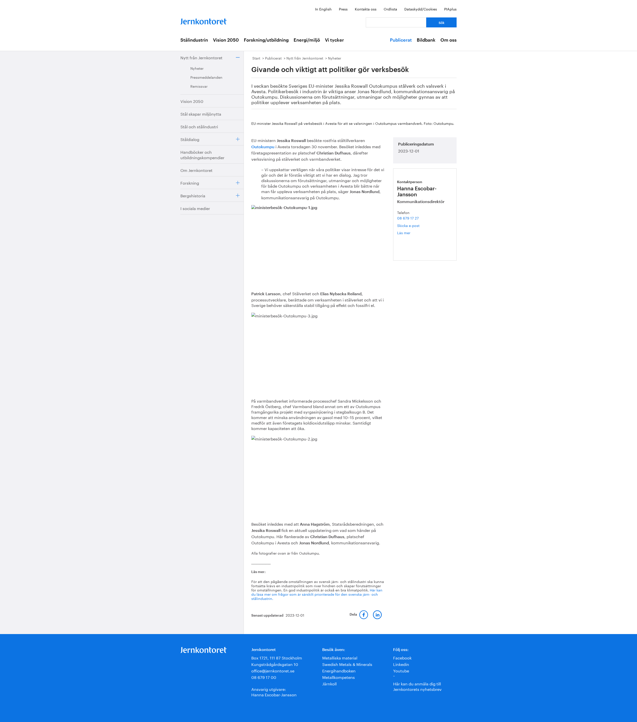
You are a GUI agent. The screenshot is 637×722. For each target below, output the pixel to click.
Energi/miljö (307, 40)
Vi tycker (334, 40)
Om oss (448, 40)
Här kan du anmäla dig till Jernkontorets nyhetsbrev (417, 686)
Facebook (402, 657)
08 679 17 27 (408, 217)
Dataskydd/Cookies (420, 8)
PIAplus (450, 8)
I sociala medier (195, 208)
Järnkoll (329, 683)
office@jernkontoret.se (272, 670)
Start (256, 58)
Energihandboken (339, 670)
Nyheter (197, 68)
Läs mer (411, 232)
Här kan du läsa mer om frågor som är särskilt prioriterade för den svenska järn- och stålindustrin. (316, 594)
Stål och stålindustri (199, 126)
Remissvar (199, 86)
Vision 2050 (226, 40)
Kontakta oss (365, 8)
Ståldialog (189, 139)
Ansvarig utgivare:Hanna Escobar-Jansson (274, 691)
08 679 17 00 (263, 677)
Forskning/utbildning (266, 40)
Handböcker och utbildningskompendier (202, 154)
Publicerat (401, 40)
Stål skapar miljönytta (200, 113)
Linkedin (401, 664)
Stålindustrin (194, 40)
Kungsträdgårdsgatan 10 (274, 664)
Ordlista (390, 8)
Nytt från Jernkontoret (201, 57)
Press (343, 8)
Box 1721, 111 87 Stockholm (276, 657)
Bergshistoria (192, 195)
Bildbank (426, 40)
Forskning (189, 182)
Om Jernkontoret (196, 170)
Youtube (401, 670)
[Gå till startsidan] (203, 20)
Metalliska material (339, 657)
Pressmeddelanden (206, 77)
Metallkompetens (338, 677)
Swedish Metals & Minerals (347, 664)
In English (323, 8)
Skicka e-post (408, 225)
